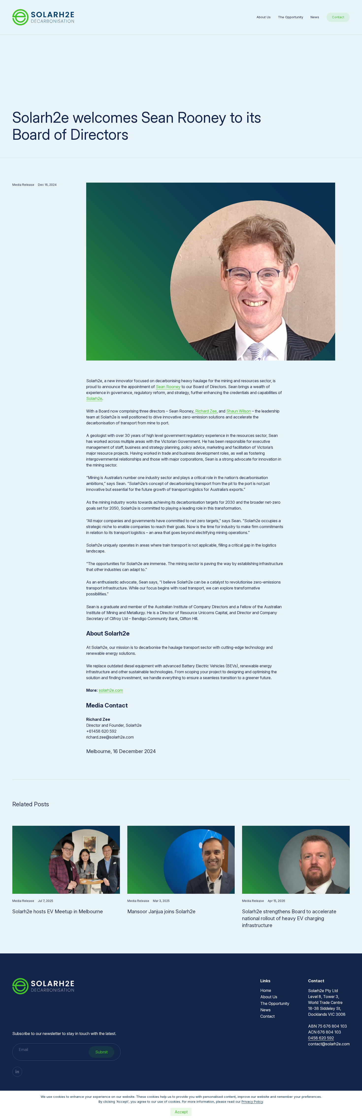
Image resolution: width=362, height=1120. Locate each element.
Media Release (23, 185)
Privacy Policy (252, 1101)
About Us (264, 17)
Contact (338, 17)
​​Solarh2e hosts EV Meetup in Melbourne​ (57, 911)
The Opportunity (290, 17)
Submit (101, 1052)
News (315, 17)
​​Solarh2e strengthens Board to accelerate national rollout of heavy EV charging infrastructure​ (289, 918)
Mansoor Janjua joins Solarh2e (161, 911)
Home (265, 990)
